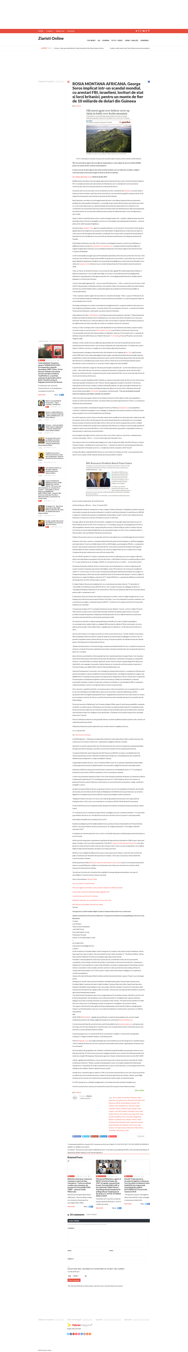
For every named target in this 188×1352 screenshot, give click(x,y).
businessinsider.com (125, 1020)
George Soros (123, 408)
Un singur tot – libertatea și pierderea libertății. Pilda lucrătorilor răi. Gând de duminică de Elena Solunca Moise (50, 509)
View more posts (85, 1098)
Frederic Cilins (88, 228)
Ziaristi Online (51, 38)
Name (70, 1250)
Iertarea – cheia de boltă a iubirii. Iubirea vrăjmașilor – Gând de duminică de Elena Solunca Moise (54, 427)
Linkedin (104, 1136)
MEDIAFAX (85, 1017)
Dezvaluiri (129, 1176)
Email (111, 1250)
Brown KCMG (133, 1100)
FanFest (133, 1103)
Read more (71, 1206)
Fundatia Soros (123, 1106)
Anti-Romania (101, 1176)
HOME (40, 31)
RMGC (134, 1119)
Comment (71, 1228)
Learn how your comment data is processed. (108, 1286)
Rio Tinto (129, 352)
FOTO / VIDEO (117, 40)
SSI (99, 40)
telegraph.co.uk (83, 1041)
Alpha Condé (122, 1097)
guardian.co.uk (86, 177)
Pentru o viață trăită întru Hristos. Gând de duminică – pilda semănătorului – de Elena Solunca (54, 414)
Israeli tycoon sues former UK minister (85, 896)
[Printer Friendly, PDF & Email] (139, 1090)
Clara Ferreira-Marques (83, 735)
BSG (139, 1100)
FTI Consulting (115, 336)
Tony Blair (112, 1130)
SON (131, 1125)
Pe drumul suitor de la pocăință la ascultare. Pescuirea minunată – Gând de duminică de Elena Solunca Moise (49, 441)
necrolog (132, 1114)
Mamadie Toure (133, 1111)
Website (71, 1259)
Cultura (72, 1176)
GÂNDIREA (145, 40)
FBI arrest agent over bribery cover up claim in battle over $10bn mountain (97, 888)
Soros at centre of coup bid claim (83, 883)
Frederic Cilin (113, 1106)
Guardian (112, 1108)
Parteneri (71, 31)
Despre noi (60, 31)
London (111, 1111)
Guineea (123, 1108)
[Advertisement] (94, 13)
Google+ (95, 1136)
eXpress (89, 1096)
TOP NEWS (91, 40)
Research (126, 843)
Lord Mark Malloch (120, 1111)
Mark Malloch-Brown (103, 330)
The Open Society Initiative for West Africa (128, 1128)
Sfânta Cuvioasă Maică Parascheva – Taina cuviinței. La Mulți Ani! (53, 402)
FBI (138, 1103)
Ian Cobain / (76, 177)
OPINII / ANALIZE (131, 40)
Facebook (77, 1136)
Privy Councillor (127, 1117)
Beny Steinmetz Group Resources (101, 246)
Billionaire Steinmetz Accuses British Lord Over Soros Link (91, 900)
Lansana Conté (84, 264)
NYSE (137, 1114)
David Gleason (126, 1103)
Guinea (117, 1108)
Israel (129, 1108)
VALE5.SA (92, 862)
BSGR (118, 1103)
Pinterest (113, 1136)
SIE (120, 1125)
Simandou (127, 191)
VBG (127, 1130)
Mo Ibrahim (95, 391)
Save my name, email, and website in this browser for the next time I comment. (96, 1269)
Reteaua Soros (121, 1119)
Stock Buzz (133, 843)
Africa (115, 1097)
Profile (120, 843)
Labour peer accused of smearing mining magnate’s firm (91, 892)
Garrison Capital (134, 1106)
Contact (50, 31)
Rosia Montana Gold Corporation (126, 1122)
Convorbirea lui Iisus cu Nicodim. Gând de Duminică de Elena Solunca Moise (53, 470)
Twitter (87, 1136)
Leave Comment (92, 1214)
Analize (42, 360)
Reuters (129, 1119)
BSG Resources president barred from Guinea (87, 904)
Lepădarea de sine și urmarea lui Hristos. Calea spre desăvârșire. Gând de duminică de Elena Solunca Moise (57, 48)
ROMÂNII (105, 40)
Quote (115, 843)
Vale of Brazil (120, 1130)
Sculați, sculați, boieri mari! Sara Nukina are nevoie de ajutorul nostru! (122, 48)
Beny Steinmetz (132, 1097)
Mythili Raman (94, 315)
